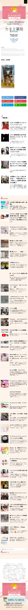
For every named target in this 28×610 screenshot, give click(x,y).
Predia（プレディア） (8, 568)
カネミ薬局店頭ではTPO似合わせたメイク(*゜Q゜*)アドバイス (18, 137)
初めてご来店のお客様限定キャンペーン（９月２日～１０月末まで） (18, 343)
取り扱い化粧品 (14, 578)
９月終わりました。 (15, 262)
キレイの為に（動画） (12, 574)
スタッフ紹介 (6, 575)
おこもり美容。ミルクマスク (17, 370)
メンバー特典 (21, 577)
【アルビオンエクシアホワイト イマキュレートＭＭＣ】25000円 (18, 229)
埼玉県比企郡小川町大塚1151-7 (14, 40)
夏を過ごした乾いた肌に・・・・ (18, 240)
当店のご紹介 (22, 578)
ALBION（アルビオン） (11, 564)
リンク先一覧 (6, 578)
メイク (15, 577)
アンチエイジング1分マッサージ (18, 381)
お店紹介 (8, 571)
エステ (14, 571)
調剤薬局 (17, 580)
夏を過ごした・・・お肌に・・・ (18, 251)
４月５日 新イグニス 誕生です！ (18, 482)
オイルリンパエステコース (14, 572)
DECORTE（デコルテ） (18, 565)
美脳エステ (11, 580)
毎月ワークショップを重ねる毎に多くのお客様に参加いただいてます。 (18, 149)
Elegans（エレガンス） (9, 567)
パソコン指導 (13, 308)
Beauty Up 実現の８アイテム (18, 447)
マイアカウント (14, 575)
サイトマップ (21, 574)
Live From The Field (15, 392)
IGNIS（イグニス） (20, 567)
